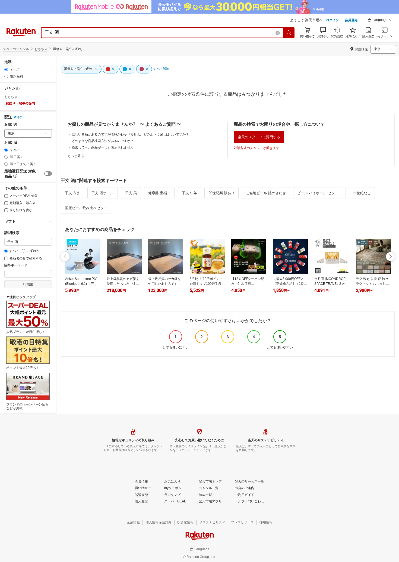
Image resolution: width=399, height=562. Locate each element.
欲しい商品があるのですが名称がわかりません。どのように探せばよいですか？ (130, 134)
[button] (380, 21)
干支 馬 (131, 193)
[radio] (6, 69)
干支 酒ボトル (102, 193)
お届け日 (10, 142)
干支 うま (72, 193)
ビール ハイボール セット (317, 193)
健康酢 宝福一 (159, 193)
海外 (20, 117)
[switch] (48, 173)
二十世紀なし (360, 193)
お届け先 (10, 124)
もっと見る (76, 156)
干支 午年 (189, 193)
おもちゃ (40, 49)
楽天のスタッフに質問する (259, 137)
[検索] (289, 32)
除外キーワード (15, 265)
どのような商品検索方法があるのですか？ (103, 141)
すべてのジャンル (16, 49)
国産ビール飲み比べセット (86, 208)
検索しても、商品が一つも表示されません (103, 147)
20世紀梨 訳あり (221, 193)
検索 (30, 284)
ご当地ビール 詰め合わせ (266, 193)
